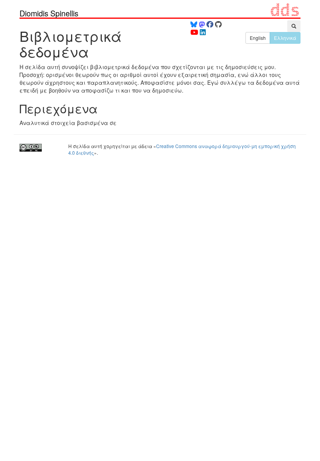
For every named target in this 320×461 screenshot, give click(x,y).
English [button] (258, 37)
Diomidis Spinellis (49, 13)
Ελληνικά (285, 37)
